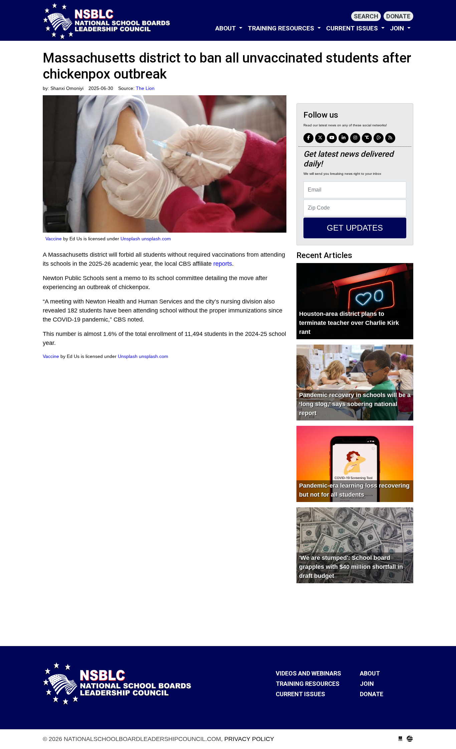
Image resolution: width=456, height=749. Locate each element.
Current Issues (353, 28)
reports (222, 263)
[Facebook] (308, 138)
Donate (398, 16)
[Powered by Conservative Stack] (410, 739)
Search (366, 16)
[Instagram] (343, 138)
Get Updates (355, 227)
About (226, 28)
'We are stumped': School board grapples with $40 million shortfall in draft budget (351, 566)
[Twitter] (320, 138)
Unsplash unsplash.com (146, 238)
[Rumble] (379, 138)
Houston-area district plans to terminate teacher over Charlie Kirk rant (349, 322)
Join (398, 28)
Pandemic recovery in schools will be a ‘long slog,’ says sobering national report (355, 404)
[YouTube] (332, 138)
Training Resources (282, 28)
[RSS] (390, 138)
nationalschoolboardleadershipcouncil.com (108, 21)
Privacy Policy (249, 739)
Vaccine (53, 238)
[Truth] (367, 138)
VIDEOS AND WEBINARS (308, 673)
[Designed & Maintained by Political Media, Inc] (400, 739)
